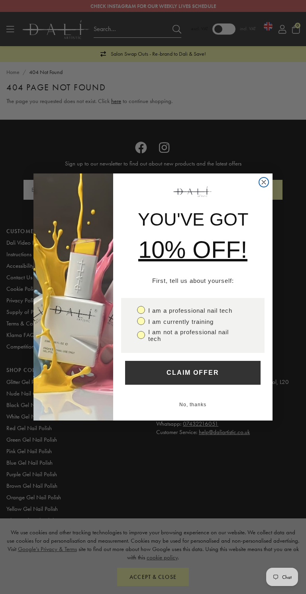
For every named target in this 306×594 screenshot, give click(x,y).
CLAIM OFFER (193, 372)
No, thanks (192, 404)
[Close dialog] (264, 182)
